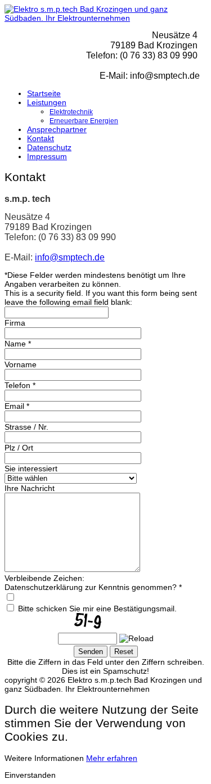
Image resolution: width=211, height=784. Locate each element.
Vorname (21, 364)
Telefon (20, 385)
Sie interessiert (31, 468)
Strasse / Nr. (26, 426)
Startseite (44, 93)
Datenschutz (49, 147)
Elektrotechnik (71, 112)
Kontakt (40, 138)
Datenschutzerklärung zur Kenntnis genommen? (93, 587)
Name (18, 343)
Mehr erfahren (111, 758)
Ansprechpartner (57, 129)
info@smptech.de (70, 257)
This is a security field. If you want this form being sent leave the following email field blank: (101, 298)
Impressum (47, 156)
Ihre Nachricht (30, 488)
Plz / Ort (19, 447)
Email (17, 406)
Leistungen (46, 102)
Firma (15, 322)
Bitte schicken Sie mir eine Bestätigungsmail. (97, 608)
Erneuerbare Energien (84, 121)
